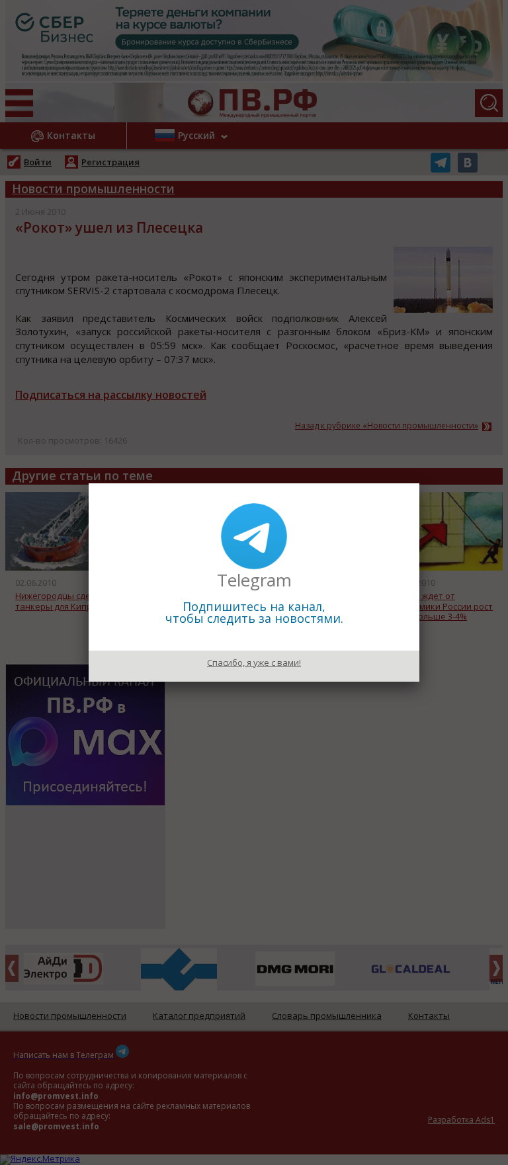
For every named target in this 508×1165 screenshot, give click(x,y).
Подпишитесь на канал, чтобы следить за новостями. (254, 612)
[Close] (419, 483)
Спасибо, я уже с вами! (254, 662)
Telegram (254, 580)
